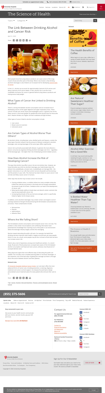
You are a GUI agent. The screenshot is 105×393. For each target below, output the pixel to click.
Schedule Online (76, 2)
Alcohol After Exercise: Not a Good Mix (82, 150)
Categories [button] (21, 20)
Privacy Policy (37, 389)
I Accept (94, 390)
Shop (83, 7)
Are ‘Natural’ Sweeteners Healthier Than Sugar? (82, 101)
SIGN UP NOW (89, 363)
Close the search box (96, 7)
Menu (101, 8)
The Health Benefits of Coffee (82, 52)
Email (27, 40)
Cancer (13, 283)
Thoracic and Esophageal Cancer (42, 283)
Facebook (14, 40)
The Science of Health (29, 14)
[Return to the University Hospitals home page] (11, 7)
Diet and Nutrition (26, 283)
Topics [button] (10, 20)
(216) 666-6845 (58, 321)
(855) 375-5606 (14, 294)
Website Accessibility (60, 333)
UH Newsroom (58, 329)
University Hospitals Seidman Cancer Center (22, 266)
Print (30, 40)
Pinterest (20, 40)
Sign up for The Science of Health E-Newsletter (81, 249)
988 (55, 341)
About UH (57, 331)
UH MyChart (77, 7)
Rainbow (69, 7)
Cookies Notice (49, 389)
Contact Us (57, 325)
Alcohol (18, 283)
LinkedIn (23, 40)
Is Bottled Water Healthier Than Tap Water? (81, 199)
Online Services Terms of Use (25, 389)
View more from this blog (87, 14)
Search (95, 20)
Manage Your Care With (16, 321)
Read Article (74, 72)
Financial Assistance (60, 327)
